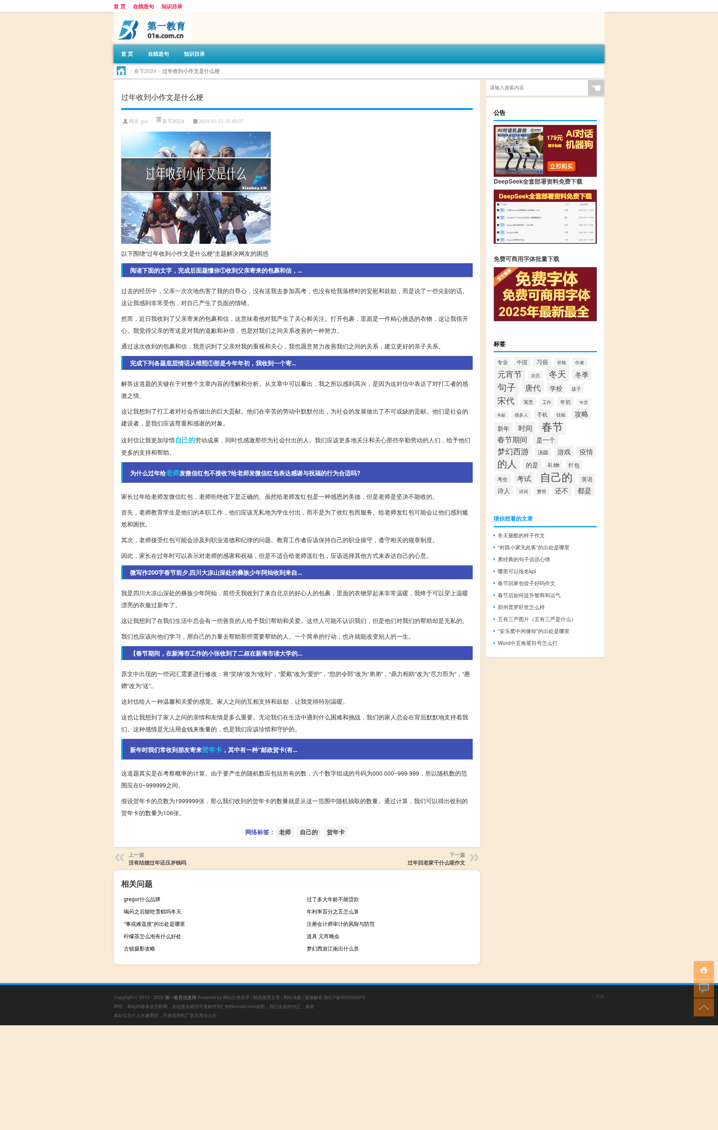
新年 (503, 428)
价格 (561, 362)
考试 (524, 478)
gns (144, 121)
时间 (525, 428)
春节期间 (512, 439)
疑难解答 (314, 997)
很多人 (521, 414)
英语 (587, 479)
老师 (173, 473)
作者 (579, 362)
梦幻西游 (513, 451)
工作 (546, 402)
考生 (502, 479)
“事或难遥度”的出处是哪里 (154, 923)
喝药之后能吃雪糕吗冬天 (152, 911)
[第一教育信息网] (153, 14)
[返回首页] (702, 969)
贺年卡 (212, 749)
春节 (552, 426)
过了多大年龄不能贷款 (333, 899)
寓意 (528, 401)
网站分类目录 (236, 997)
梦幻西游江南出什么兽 (333, 948)
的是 (532, 464)
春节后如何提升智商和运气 (529, 595)
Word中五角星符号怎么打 (528, 643)
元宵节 (509, 374)
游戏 (564, 451)
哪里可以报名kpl (517, 571)
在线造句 (143, 6)
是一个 (545, 439)
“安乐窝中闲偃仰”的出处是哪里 (534, 631)
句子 (506, 386)
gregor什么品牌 (142, 899)
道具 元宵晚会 (323, 936)
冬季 (582, 374)
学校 (556, 388)
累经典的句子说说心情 (524, 559)
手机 (542, 414)
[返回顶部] (702, 1006)
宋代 (506, 400)
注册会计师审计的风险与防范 (341, 923)
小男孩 (597, 996)
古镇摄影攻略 (139, 948)
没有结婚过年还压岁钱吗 (157, 862)
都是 (584, 490)
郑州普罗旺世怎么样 (521, 607)
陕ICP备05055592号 (345, 997)
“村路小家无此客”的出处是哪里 (534, 547)
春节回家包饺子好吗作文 (526, 583)
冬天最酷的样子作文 (521, 535)
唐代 (533, 387)
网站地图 (292, 997)
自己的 (185, 440)
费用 (541, 491)
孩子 (576, 388)
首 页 (120, 6)
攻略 (581, 413)
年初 (565, 401)
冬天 (557, 373)
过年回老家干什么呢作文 (436, 862)
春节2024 (145, 70)
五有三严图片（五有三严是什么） (537, 619)
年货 (584, 402)
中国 (522, 362)
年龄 (501, 415)
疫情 (586, 451)
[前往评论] (702, 988)
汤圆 (543, 452)
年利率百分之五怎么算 (333, 911)
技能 (560, 414)
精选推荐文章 (266, 997)
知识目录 (172, 6)
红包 (574, 465)
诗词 (523, 491)
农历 (535, 375)
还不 (561, 490)
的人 (507, 463)
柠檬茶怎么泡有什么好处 (152, 936)
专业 (502, 362)
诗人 (503, 490)
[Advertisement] (224, 1077)
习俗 (542, 361)
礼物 (553, 465)
